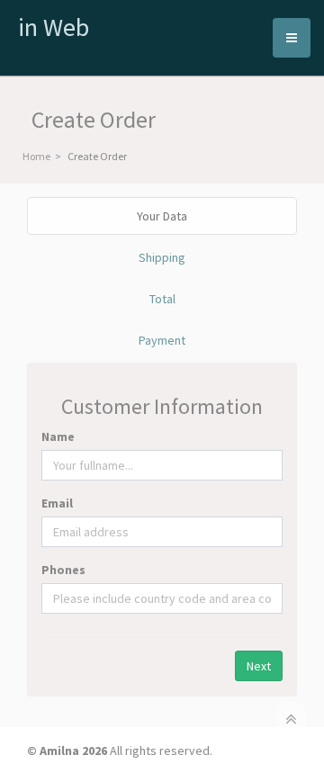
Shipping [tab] (162, 257)
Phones (63, 570)
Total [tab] (162, 299)
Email (57, 503)
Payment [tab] (162, 340)
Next (259, 666)
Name (58, 436)
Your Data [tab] (162, 216)
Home (36, 156)
